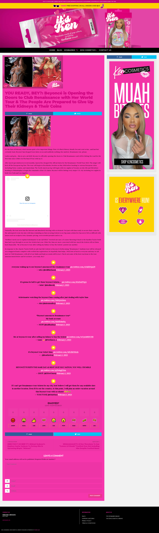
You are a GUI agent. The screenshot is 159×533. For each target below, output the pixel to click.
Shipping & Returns (88, 518)
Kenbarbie (71, 50)
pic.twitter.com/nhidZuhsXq (53, 321)
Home (52, 50)
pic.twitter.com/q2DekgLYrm (53, 370)
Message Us (6, 520)
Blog (59, 50)
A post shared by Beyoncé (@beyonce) (27, 225)
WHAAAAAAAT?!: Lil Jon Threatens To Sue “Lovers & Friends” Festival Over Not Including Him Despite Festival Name (79, 446)
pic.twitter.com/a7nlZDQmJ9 (82, 267)
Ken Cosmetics (88, 50)
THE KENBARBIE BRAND (112, 516)
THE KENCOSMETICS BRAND (114, 518)
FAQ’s (83, 516)
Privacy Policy (86, 521)
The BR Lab (37, 529)
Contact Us (105, 50)
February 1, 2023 (63, 270)
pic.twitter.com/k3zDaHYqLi (74, 282)
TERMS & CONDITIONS (88, 523)
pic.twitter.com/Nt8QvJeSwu (53, 300)
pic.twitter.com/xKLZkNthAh (65, 352)
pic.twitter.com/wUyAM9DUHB (79, 337)
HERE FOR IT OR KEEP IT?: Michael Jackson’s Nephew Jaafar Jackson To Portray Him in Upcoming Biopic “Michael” (26, 446)
